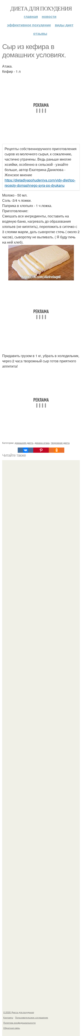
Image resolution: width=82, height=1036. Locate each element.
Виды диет (64, 24)
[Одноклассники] (56, 450)
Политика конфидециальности (19, 1022)
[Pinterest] (41, 450)
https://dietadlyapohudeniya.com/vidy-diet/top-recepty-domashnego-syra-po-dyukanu (40, 183)
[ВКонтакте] (25, 450)
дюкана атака (42, 442)
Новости (49, 16)
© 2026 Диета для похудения (18, 1012)
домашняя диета (24, 442)
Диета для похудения (41, 8)
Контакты (8, 1017)
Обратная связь (11, 1027)
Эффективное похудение (29, 24)
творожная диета (60, 442)
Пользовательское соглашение (31, 1017)
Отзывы (40, 33)
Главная (31, 16)
